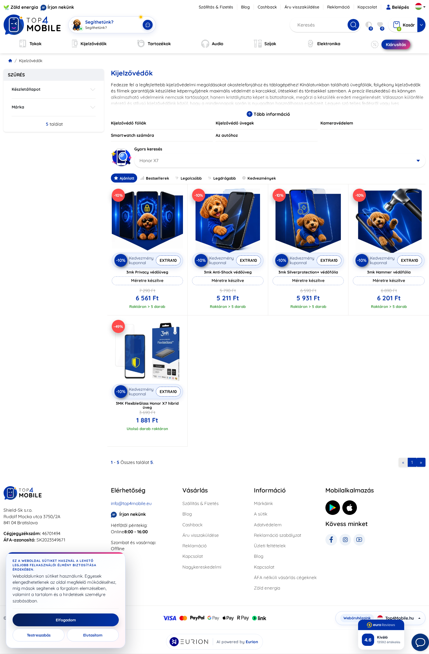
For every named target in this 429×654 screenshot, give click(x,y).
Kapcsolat (367, 7)
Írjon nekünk (61, 7)
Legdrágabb (224, 178)
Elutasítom (92, 635)
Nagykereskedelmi (201, 567)
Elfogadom (66, 620)
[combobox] (280, 161)
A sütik (260, 514)
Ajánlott (127, 178)
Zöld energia (24, 7)
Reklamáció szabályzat (277, 535)
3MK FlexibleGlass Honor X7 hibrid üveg (147, 405)
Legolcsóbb (191, 178)
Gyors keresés (148, 149)
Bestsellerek (157, 178)
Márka (18, 107)
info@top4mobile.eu (131, 503)
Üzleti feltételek (270, 545)
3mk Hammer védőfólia (389, 272)
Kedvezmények (261, 178)
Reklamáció (338, 7)
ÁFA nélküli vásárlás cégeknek (285, 577)
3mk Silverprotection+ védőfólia (308, 272)
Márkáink (263, 503)
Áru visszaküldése (302, 7)
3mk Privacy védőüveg (147, 272)
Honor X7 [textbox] (148, 160)
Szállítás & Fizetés (216, 7)
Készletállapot (26, 89)
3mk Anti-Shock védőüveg (228, 272)
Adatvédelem (268, 524)
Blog (245, 7)
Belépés (400, 7)
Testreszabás (38, 635)
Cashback (267, 7)
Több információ (271, 114)
